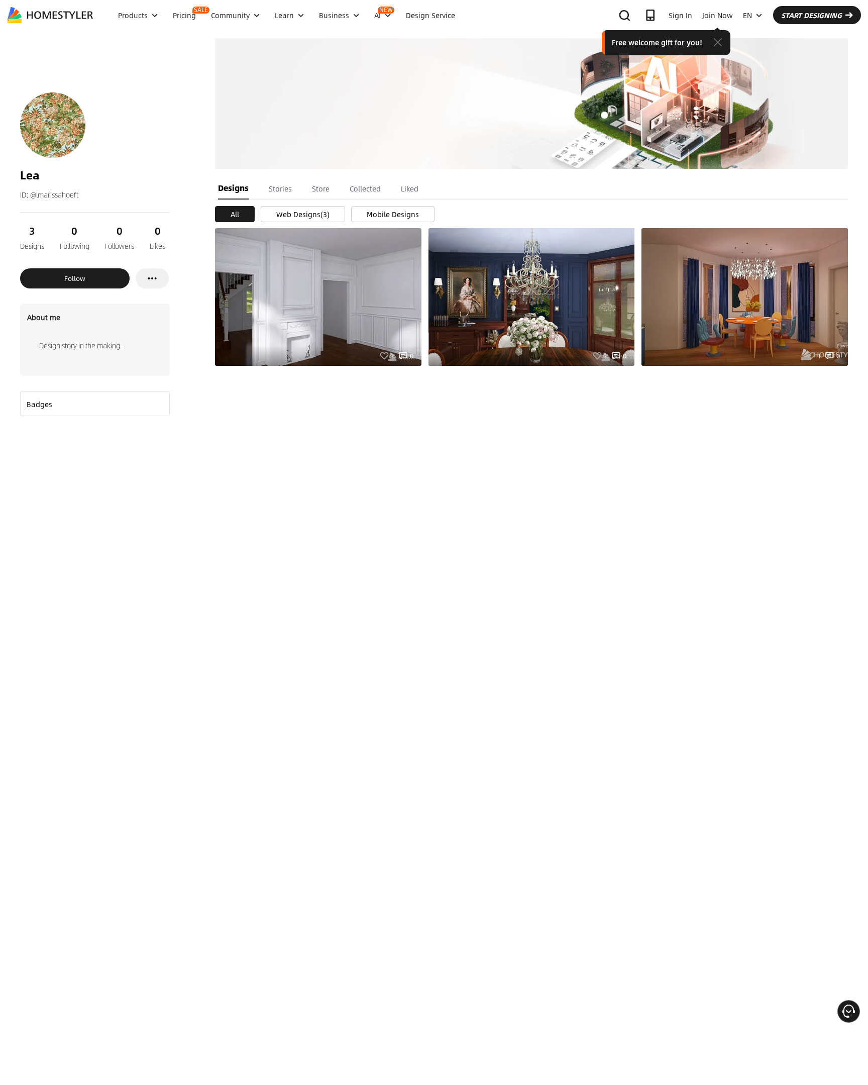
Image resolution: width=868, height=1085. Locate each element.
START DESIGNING (811, 15)
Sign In (680, 15)
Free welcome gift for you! (657, 42)
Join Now (717, 15)
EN (747, 15)
